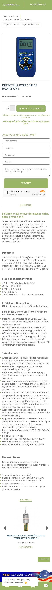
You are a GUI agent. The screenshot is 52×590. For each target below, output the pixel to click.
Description (25, 205)
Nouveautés (25, 500)
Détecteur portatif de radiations (18, 19)
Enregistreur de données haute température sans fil (26, 537)
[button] (44, 574)
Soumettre (26, 183)
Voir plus (44, 559)
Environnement (38, 4)
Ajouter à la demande (31, 108)
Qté (7, 108)
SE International (11, 16)
